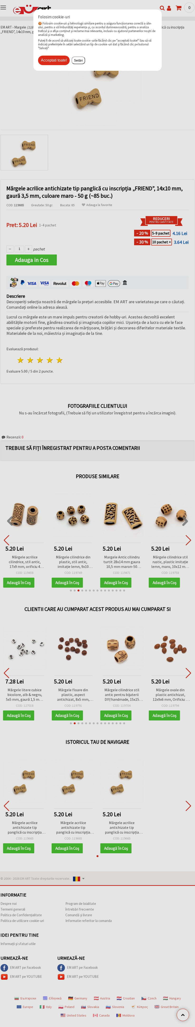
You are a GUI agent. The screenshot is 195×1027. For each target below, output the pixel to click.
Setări (78, 60)
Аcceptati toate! (54, 60)
